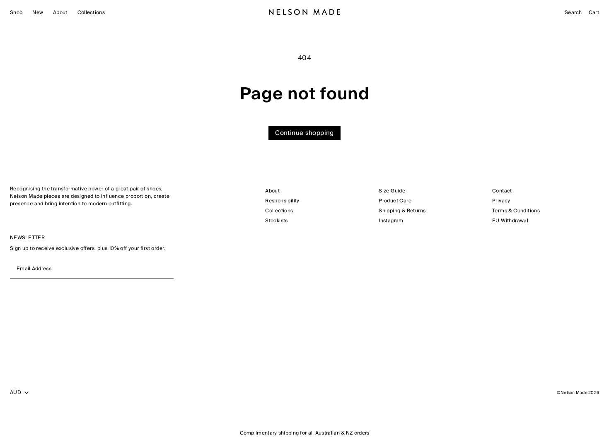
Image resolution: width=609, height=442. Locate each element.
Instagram (391, 221)
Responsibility (282, 201)
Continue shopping (304, 132)
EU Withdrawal (510, 221)
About (272, 191)
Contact (502, 191)
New (37, 13)
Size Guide (392, 191)
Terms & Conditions (516, 211)
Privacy (501, 201)
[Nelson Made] (305, 12)
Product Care (395, 201)
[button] (16, 13)
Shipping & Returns (402, 211)
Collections (279, 211)
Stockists (276, 221)
